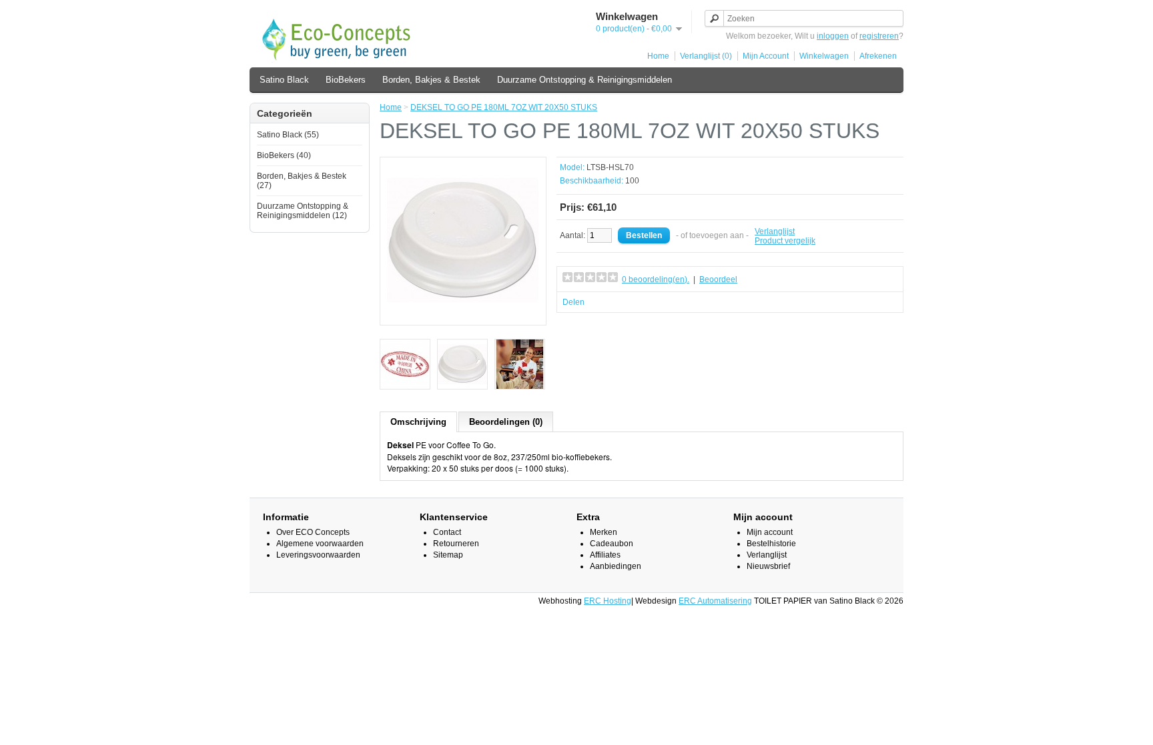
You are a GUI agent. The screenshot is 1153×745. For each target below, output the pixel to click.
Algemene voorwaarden (320, 543)
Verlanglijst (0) (706, 56)
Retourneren (456, 543)
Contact (447, 532)
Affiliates (605, 555)
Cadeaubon (611, 543)
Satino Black (284, 80)
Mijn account (770, 532)
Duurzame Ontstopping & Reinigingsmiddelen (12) (302, 210)
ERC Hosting (607, 601)
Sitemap (448, 555)
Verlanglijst (775, 231)
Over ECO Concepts (313, 532)
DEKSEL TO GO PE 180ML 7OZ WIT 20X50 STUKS (503, 107)
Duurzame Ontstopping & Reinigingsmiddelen (584, 80)
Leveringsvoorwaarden (318, 555)
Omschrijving (418, 422)
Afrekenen (878, 56)
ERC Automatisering (715, 601)
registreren (879, 36)
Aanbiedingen (615, 566)
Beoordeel (718, 279)
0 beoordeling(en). (655, 279)
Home (658, 56)
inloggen (833, 36)
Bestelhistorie (771, 543)
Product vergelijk (785, 240)
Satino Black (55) (288, 134)
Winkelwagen (824, 56)
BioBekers (346, 80)
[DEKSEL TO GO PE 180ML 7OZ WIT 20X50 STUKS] (463, 313)
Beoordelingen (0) (505, 422)
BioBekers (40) (284, 155)
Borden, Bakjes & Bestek (431, 80)
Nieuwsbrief (768, 566)
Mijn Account (766, 56)
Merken (603, 532)
